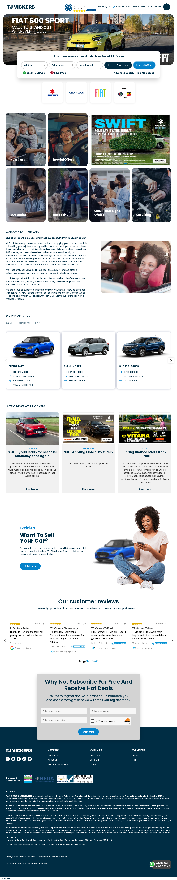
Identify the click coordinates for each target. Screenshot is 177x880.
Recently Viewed (34, 72)
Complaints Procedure (48, 856)
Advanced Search (124, 73)
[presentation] (6, 360)
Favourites (58, 72)
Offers (93, 764)
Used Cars (95, 759)
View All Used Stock (23, 385)
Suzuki (135, 755)
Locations (156, 7)
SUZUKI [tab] (9, 323)
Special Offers (144, 65)
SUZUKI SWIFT (16, 366)
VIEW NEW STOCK (21, 380)
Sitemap (63, 856)
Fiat (134, 759)
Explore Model (20, 372)
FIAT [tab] (37, 323)
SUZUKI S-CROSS (129, 366)
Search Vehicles (118, 65)
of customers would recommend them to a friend (83, 7)
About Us (52, 759)
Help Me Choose (145, 73)
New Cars (95, 755)
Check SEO (5, 878)
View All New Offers (23, 376)
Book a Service (123, 7)
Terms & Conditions (58, 764)
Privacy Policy (12, 856)
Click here (30, 566)
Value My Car (104, 7)
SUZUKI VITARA (72, 366)
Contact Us (54, 755)
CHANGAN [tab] (24, 323)
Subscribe (88, 731)
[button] (93, 163)
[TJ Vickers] (21, 7)
